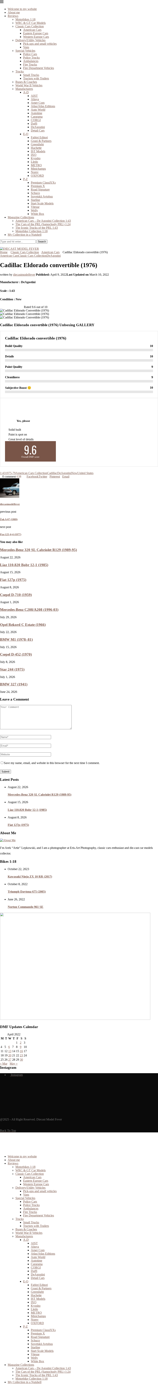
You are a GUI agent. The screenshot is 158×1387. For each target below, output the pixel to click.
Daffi (34, 123)
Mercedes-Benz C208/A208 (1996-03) (29, 610)
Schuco (35, 193)
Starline (35, 200)
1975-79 (10, 473)
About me (14, 12)
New (74, 473)
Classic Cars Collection (29, 26)
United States (85, 473)
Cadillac (52, 473)
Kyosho (35, 158)
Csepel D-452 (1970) (16, 654)
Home (4, 252)
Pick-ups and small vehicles (40, 43)
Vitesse (35, 207)
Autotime (36, 113)
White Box (37, 213)
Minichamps (38, 168)
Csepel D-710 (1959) (16, 595)
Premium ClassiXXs (43, 182)
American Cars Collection (31, 473)
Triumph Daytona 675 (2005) (27, 891)
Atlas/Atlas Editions (43, 106)
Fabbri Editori (39, 137)
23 (21, 1055)
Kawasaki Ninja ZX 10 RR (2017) (30, 876)
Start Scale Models (42, 203)
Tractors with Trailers (36, 78)
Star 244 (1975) (12, 669)
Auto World (38, 109)
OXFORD (37, 175)
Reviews (13, 16)
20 (9, 1055)
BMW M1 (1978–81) (16, 639)
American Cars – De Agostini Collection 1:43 (43, 220)
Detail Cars (38, 130)
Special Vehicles (25, 50)
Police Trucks (31, 57)
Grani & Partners (41, 141)
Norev (35, 172)
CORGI (36, 120)
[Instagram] (1, 245)
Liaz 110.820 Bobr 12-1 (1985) (24, 565)
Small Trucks (31, 75)
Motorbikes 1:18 (25, 19)
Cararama (37, 116)
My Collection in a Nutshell (24, 234)
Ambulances (30, 61)
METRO (36, 165)
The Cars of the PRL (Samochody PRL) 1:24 (43, 224)
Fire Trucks (30, 64)
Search (42, 241)
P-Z (25, 179)
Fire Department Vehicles (38, 68)
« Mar (3, 1063)
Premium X (38, 186)
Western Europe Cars (36, 36)
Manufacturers (24, 88)
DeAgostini (38, 127)
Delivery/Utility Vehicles (30, 40)
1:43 (2, 473)
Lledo (34, 161)
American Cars (32, 29)
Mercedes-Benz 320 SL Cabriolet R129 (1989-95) (38, 550)
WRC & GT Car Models (30, 22)
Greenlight (37, 144)
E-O (25, 134)
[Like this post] (22, 476)
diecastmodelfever (24, 274)
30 (21, 1059)
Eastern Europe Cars (35, 33)
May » (14, 1063)
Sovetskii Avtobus (42, 196)
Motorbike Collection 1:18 (31, 231)
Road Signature (40, 189)
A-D (26, 92)
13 (9, 1051)
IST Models (38, 151)
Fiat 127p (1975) (13, 580)
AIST (34, 95)
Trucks (19, 71)
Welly (34, 210)
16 (21, 1051)
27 (9, 1059)
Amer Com (38, 102)
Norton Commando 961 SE (25, 906)
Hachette (36, 147)
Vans (26, 47)
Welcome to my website (22, 9)
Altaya (35, 99)
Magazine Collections (21, 217)
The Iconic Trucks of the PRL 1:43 (36, 227)
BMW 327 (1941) (13, 684)
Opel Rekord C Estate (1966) (23, 625)
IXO (33, 154)
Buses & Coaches (26, 82)
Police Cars (30, 54)
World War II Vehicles (28, 85)
